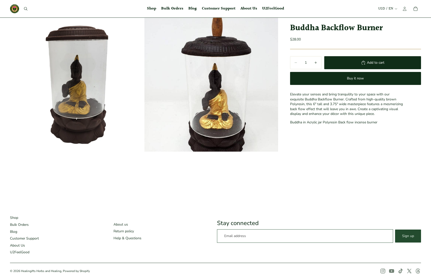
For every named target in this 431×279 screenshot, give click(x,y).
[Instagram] (383, 271)
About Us (17, 245)
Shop (14, 217)
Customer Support (24, 238)
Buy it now (355, 78)
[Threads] (418, 271)
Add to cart (375, 62)
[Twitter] (409, 271)
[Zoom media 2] (211, 85)
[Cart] (415, 8)
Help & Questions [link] (127, 238)
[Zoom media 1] (77, 85)
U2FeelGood (19, 252)
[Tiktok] (401, 271)
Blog (13, 231)
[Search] (25, 8)
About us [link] (120, 224)
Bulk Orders (19, 224)
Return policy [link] (123, 231)
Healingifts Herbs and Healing (41, 271)
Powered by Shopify (76, 271)
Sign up (408, 236)
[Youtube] (392, 271)
